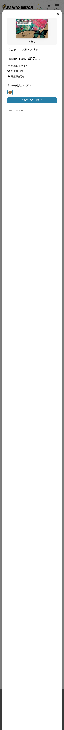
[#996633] (10, 92)
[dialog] (32, 65)
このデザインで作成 (32, 100)
